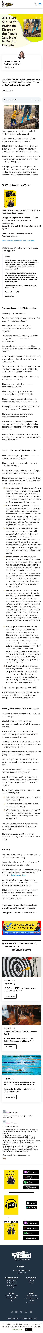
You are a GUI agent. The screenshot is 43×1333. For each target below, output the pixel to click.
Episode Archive (12, 1280)
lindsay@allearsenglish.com (21, 1270)
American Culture (10, 79)
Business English (29, 1084)
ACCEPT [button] (28, 1329)
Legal (34, 1318)
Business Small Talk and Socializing (17, 1031)
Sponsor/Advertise (31, 1295)
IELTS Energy (31, 1278)
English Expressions (27, 79)
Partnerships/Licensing (31, 1298)
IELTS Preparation (31, 1303)
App (12, 1300)
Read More (10, 996)
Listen (11, 1293)
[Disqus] (21, 1134)
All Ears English (11, 1278)
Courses (31, 1300)
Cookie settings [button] (17, 1329)
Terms (30, 1318)
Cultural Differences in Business (16, 1082)
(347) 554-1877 (21, 1272)
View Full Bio (8, 67)
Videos (12, 1288)
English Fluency (11, 943)
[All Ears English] (21, 1255)
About (31, 1293)
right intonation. (18, 875)
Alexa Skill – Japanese (12, 1295)
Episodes (31, 1280)
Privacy (25, 1318)
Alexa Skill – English (11, 1298)
